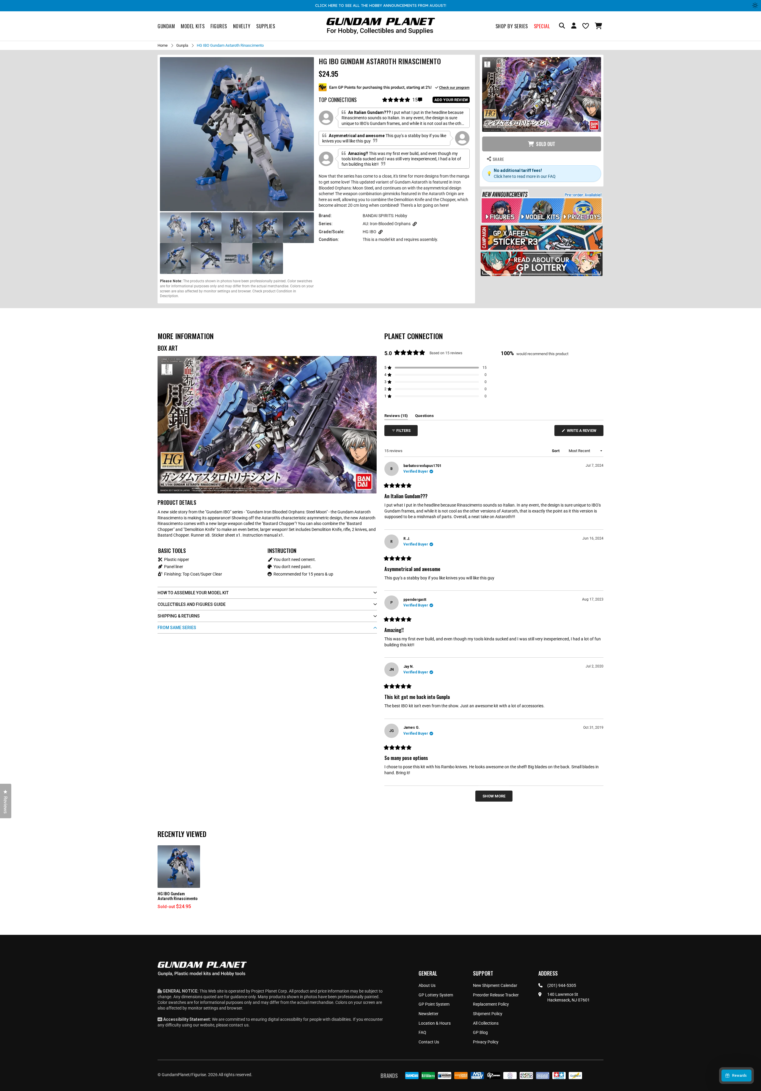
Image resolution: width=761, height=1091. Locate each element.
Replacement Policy (491, 1004)
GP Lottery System (436, 995)
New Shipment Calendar (495, 985)
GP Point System (434, 1004)
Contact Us (429, 1042)
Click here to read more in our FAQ (525, 176)
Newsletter (428, 1013)
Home (163, 45)
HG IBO (369, 231)
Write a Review (582, 432)
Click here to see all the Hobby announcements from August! (380, 5)
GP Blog (480, 1032)
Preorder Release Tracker (496, 995)
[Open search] (562, 26)
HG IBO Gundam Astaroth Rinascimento (178, 896)
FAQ (422, 1032)
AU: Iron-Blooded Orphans (387, 223)
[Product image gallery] (237, 134)
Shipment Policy (487, 1013)
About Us (427, 985)
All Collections (486, 1023)
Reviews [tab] (396, 416)
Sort (556, 451)
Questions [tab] (424, 416)
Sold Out (545, 144)
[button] (599, 26)
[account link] (573, 26)
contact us (239, 1025)
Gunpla (182, 45)
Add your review (451, 100)
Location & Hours (435, 1023)
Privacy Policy (486, 1042)
